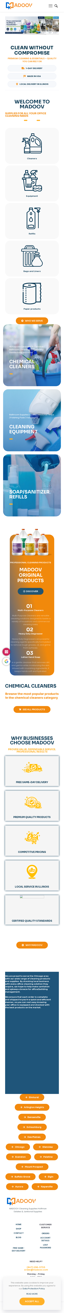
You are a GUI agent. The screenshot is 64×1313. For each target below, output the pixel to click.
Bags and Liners (32, 271)
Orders (45, 1233)
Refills (32, 233)
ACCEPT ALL (32, 1301)
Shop (18, 1228)
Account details (45, 1239)
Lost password (45, 1246)
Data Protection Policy (34, 1288)
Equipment (32, 196)
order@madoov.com (36, 1269)
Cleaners (32, 158)
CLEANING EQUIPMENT (23, 429)
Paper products (32, 309)
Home (18, 1224)
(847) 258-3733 (36, 1267)
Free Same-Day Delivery (18, 1249)
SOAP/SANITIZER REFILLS (29, 494)
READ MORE (32, 1293)
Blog (18, 1237)
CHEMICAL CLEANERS (21, 364)
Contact (19, 1233)
